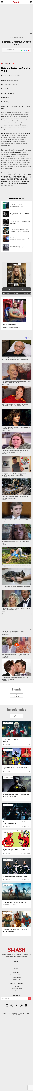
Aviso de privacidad (16, 977)
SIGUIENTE (10, 63)
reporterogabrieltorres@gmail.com (12, 327)
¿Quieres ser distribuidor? (16, 988)
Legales (16, 972)
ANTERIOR (4, 63)
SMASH (16, 961)
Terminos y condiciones (16, 975)
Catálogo (16, 963)
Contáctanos (16, 986)
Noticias (16, 966)
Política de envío (16, 979)
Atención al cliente (16, 984)
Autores (16, 968)
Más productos (16, 695)
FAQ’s (16, 990)
